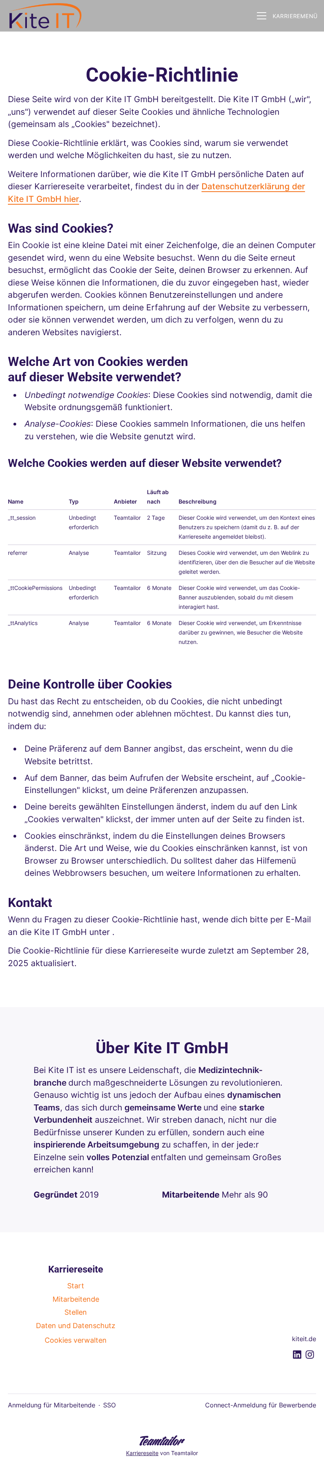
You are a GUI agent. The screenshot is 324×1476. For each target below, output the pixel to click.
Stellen (75, 1312)
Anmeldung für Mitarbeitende (51, 1405)
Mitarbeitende (76, 1299)
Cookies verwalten (76, 1340)
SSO (109, 1405)
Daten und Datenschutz (75, 1325)
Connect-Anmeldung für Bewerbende (260, 1405)
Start (75, 1286)
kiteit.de (304, 1339)
